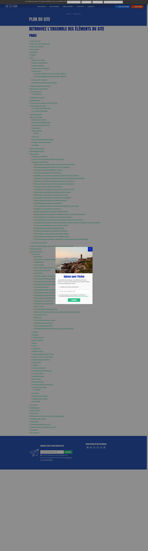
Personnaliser (98, 2)
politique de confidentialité (80, 296)
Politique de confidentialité (113, 2)
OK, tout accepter (73, 2)
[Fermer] (90, 249)
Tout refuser (86, 2)
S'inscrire (74, 300)
